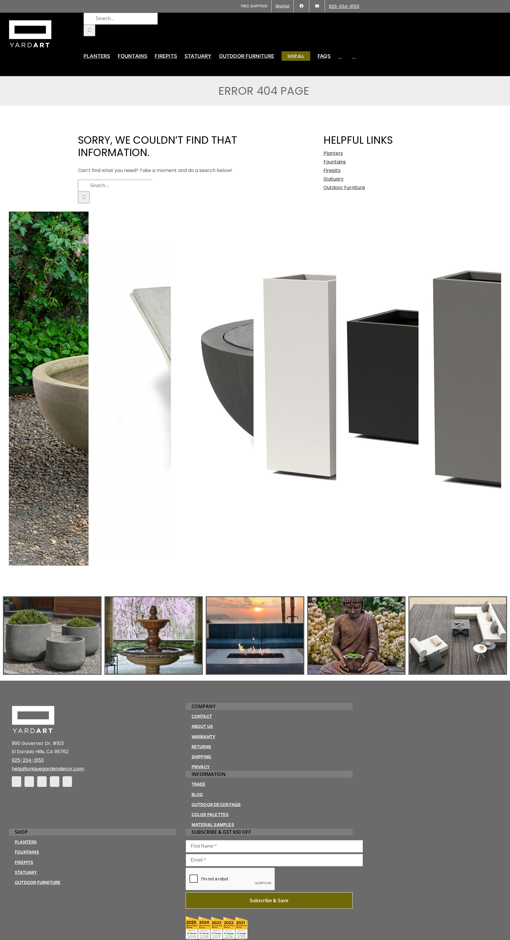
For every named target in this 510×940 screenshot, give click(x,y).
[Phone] (67, 781)
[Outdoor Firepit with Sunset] (255, 635)
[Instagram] (29, 781)
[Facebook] (16, 781)
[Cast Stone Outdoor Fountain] (153, 635)
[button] (354, 56)
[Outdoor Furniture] (457, 635)
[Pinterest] (42, 781)
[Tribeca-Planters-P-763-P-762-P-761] (52, 635)
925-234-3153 (28, 760)
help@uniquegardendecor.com (48, 768)
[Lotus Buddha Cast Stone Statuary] (356, 635)
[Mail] (54, 781)
